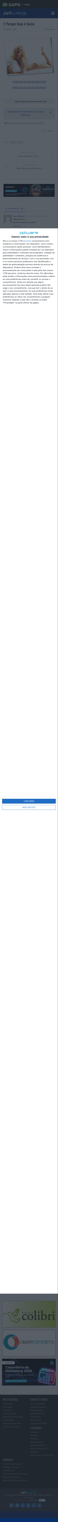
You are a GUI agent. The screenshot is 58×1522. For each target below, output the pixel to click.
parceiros (27, 241)
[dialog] (29, 761)
